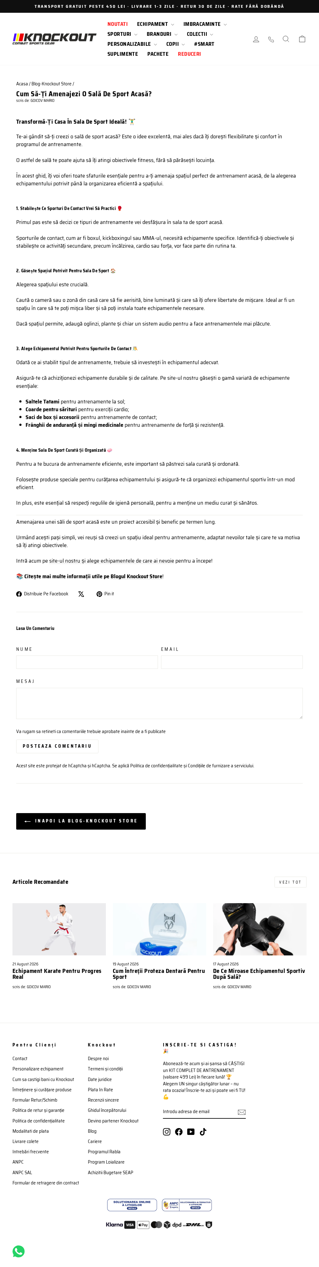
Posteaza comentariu (57, 746)
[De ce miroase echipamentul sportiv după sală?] (260, 929)
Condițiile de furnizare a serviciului (220, 765)
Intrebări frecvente (30, 1151)
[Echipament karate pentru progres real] (59, 929)
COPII (173, 44)
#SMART (204, 44)
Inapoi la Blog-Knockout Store (85, 820)
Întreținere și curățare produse (42, 1089)
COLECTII (198, 34)
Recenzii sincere (103, 1100)
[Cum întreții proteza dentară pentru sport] (159, 929)
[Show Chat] (20, 1251)
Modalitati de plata (30, 1131)
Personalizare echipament (38, 1069)
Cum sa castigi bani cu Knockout (43, 1079)
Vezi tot (290, 882)
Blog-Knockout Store (51, 84)
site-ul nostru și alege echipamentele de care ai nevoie (111, 560)
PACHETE (158, 54)
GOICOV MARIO (43, 101)
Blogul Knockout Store (136, 576)
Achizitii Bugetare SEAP (110, 1172)
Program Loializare (106, 1162)
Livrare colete (25, 1141)
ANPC (18, 1162)
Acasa (22, 84)
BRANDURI (160, 34)
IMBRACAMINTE (202, 24)
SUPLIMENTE (122, 54)
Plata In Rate (100, 1089)
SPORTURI (120, 34)
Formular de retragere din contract (45, 1183)
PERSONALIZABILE (129, 44)
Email (170, 649)
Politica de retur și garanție (38, 1110)
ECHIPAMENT (153, 24)
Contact (19, 1058)
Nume (24, 649)
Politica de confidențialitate (156, 765)
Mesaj (25, 681)
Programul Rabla (104, 1151)
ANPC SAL (22, 1172)
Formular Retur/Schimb (34, 1100)
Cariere (95, 1141)
